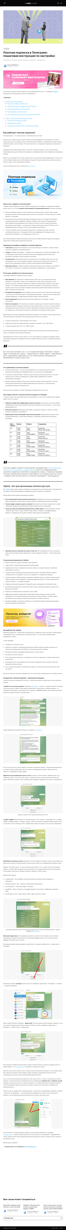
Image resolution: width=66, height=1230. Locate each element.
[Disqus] (33, 1175)
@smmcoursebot (19, 1067)
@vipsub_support (36, 931)
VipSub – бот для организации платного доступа (18, 118)
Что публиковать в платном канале (17, 111)
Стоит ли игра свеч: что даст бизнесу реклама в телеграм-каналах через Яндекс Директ (53, 1206)
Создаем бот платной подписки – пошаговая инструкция (23, 125)
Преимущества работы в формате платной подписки (21, 106)
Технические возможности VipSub (16, 120)
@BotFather (35, 686)
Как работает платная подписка (14, 101)
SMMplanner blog (7, 1228)
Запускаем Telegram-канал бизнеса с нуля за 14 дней (12, 1206)
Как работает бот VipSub (14, 123)
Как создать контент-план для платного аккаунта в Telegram (23, 114)
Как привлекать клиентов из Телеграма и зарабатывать (32, 469)
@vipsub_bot (31, 166)
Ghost (61, 1228)
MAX (27, 1146)
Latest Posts (55, 1228)
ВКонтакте (33, 1146)
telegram (6, 48)
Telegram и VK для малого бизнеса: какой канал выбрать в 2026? (31, 1206)
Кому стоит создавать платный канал (17, 103)
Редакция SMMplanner (13, 65)
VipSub (56, 91)
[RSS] (61, 3)
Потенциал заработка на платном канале (18, 109)
